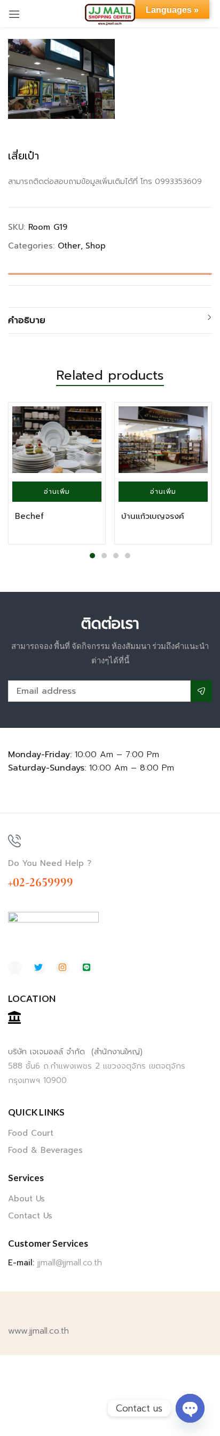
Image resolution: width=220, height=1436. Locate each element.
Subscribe (201, 691)
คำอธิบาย (26, 320)
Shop (95, 245)
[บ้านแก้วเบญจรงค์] (163, 439)
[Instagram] (62, 968)
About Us (26, 1199)
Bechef (29, 516)
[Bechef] (56, 439)
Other (69, 245)
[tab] (110, 320)
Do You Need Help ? (49, 863)
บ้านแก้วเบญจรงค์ (152, 516)
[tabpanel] (57, 473)
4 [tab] (127, 555)
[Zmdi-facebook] (15, 968)
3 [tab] (116, 555)
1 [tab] (92, 555)
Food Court (30, 1133)
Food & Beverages (45, 1150)
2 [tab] (104, 555)
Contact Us (30, 1216)
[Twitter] (39, 968)
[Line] (86, 968)
